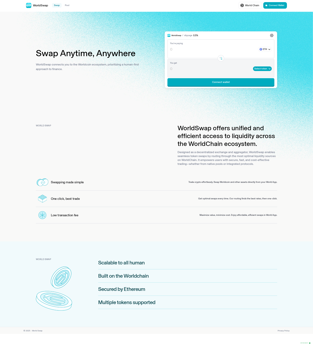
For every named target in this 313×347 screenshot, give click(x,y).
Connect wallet (221, 82)
